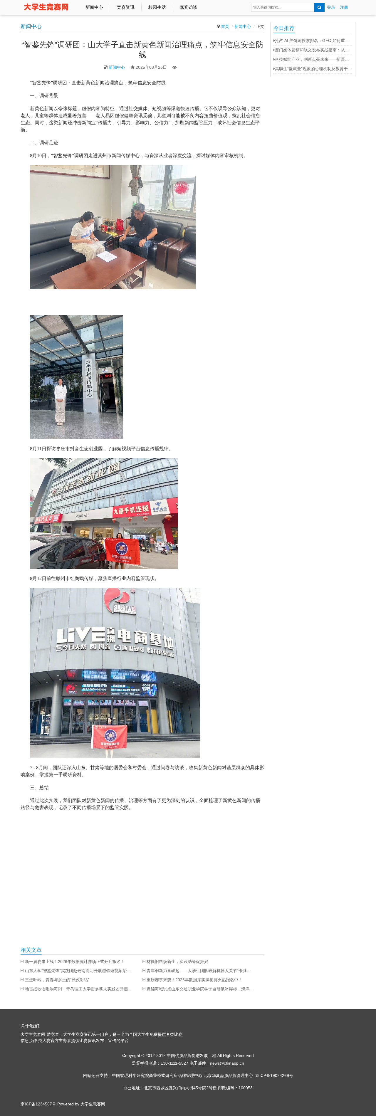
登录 (331, 7)
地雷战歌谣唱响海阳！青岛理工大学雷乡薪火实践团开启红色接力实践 (78, 988)
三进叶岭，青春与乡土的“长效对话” (57, 979)
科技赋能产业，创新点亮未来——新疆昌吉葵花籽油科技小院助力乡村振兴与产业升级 (313, 59)
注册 (344, 7)
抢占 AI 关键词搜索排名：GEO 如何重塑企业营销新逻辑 (313, 40)
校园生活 (157, 7)
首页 (225, 26)
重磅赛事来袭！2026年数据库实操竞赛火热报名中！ (194, 979)
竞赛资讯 (126, 7)
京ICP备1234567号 (38, 1104)
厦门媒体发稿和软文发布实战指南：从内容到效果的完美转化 (313, 50)
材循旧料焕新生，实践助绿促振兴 (177, 961)
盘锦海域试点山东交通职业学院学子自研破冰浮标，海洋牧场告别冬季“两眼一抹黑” (200, 988)
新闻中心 (94, 7)
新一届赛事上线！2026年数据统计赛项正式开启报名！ (75, 961)
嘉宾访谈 (188, 7)
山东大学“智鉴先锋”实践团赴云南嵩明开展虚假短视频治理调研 (78, 970)
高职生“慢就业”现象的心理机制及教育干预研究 (313, 68)
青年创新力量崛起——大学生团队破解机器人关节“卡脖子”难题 (200, 970)
